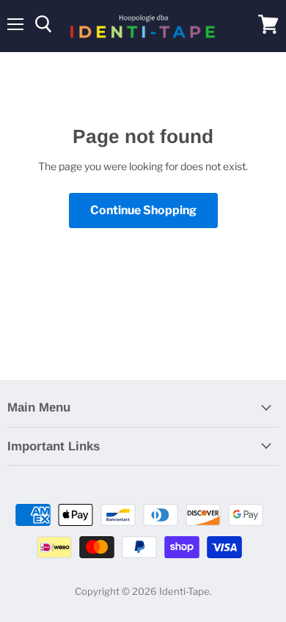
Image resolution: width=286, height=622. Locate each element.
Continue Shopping (143, 210)
